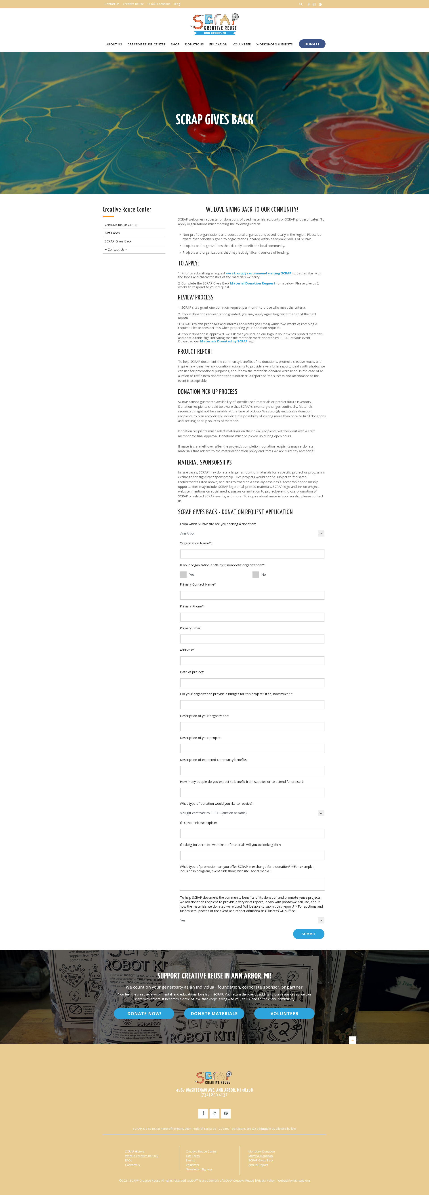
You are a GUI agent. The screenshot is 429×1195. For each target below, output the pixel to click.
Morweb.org (301, 1180)
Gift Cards (193, 1156)
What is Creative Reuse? (141, 1156)
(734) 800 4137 (214, 1095)
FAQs (128, 1160)
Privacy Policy (265, 1180)
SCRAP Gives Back (215, 120)
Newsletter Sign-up (199, 1169)
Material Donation (260, 1156)
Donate (312, 44)
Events (190, 1160)
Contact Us (132, 1165)
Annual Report (258, 1165)
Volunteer (284, 1013)
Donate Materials (214, 1013)
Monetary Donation (261, 1151)
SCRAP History (135, 1151)
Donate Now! (144, 1013)
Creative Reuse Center (201, 1151)
